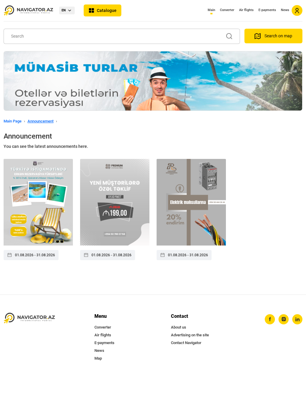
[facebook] (270, 319)
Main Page (13, 121)
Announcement (40, 121)
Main (211, 10)
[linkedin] (297, 319)
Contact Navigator (186, 342)
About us (178, 327)
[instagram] (284, 319)
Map (98, 358)
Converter (227, 10)
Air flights (246, 10)
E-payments (267, 10)
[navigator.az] (29, 318)
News (285, 10)
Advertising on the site (190, 335)
